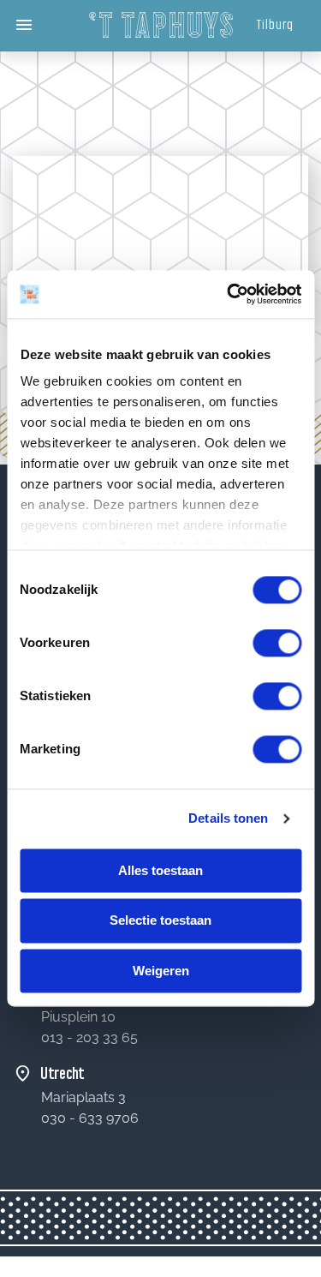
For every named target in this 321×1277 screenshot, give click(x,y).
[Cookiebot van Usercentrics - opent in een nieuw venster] (228, 294)
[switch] (277, 642)
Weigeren (161, 970)
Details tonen (228, 818)
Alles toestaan (160, 870)
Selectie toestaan (160, 921)
